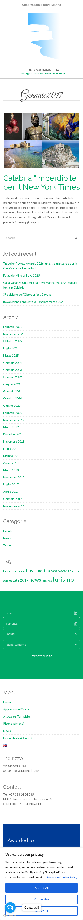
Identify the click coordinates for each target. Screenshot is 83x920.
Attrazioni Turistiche (17, 716)
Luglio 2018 (11, 448)
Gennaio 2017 (12, 499)
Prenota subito (41, 656)
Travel (7, 545)
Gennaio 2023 (12, 369)
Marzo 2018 (11, 470)
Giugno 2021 (11, 384)
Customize (41, 899)
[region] (41, 883)
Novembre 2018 (13, 441)
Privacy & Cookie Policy (61, 877)
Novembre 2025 (13, 334)
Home (7, 702)
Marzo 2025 (11, 355)
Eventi (7, 531)
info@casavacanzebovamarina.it (43, 73)
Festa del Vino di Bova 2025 (21, 275)
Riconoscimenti (13, 723)
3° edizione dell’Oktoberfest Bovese (27, 294)
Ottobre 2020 (12, 398)
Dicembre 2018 (13, 434)
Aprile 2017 (11, 491)
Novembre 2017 (13, 477)
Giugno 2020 (11, 405)
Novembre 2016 (13, 506)
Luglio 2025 (11, 348)
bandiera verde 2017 (14, 571)
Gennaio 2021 (12, 391)
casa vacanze (60, 571)
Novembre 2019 (13, 420)
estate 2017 (19, 580)
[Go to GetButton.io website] (10, 915)
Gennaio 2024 (12, 362)
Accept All (42, 888)
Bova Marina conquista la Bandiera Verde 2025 (33, 301)
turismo (63, 579)
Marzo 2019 (11, 427)
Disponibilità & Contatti (18, 738)
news (35, 580)
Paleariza (47, 580)
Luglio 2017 (11, 484)
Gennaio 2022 (12, 377)
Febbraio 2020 (12, 413)
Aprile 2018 (11, 463)
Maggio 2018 (11, 455)
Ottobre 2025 (12, 341)
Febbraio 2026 (12, 327)
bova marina (38, 570)
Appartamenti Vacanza (18, 709)
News (7, 538)
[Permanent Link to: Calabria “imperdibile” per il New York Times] (41, 140)
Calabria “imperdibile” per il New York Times (41, 182)
